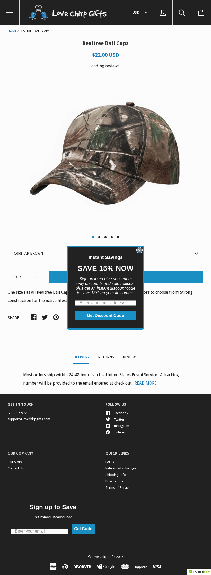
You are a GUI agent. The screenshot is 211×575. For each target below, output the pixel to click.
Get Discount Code (105, 315)
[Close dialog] (139, 250)
